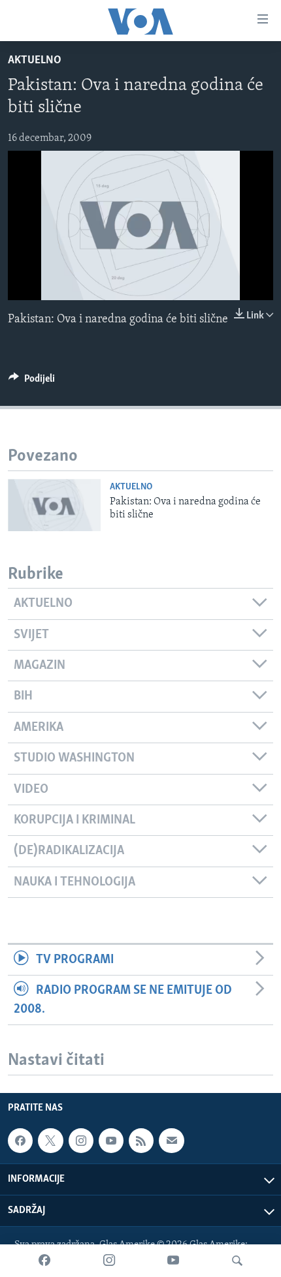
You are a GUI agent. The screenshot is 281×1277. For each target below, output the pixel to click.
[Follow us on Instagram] (81, 1140)
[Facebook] (44, 1260)
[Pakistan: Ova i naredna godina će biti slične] (54, 505)
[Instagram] (109, 1260)
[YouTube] (173, 1260)
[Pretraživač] (237, 1260)
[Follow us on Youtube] (111, 1140)
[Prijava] (171, 1140)
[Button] (31, 381)
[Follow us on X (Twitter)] (50, 1140)
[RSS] (141, 1140)
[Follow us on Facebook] (20, 1140)
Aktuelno (34, 61)
